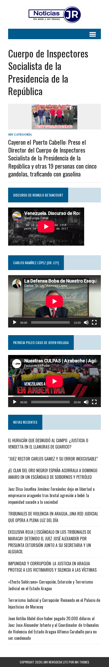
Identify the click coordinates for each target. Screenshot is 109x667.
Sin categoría (20, 134)
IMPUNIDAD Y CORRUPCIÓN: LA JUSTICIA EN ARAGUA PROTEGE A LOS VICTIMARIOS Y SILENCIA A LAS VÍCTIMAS (52, 566)
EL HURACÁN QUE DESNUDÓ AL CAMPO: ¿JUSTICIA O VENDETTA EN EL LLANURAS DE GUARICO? (48, 443)
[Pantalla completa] (94, 322)
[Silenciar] (86, 322)
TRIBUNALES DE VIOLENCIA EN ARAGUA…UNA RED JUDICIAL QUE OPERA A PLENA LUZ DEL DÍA (53, 517)
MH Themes (82, 662)
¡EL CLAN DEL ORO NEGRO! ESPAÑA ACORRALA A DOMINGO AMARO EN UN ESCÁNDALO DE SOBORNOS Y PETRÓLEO (52, 473)
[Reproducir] (14, 322)
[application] (54, 301)
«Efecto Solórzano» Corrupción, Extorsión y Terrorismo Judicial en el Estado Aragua (50, 585)
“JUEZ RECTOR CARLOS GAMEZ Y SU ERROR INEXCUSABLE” (53, 459)
